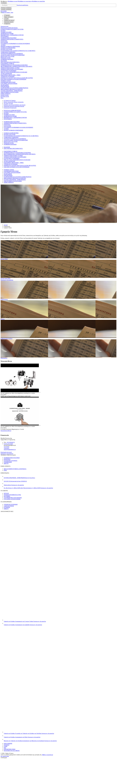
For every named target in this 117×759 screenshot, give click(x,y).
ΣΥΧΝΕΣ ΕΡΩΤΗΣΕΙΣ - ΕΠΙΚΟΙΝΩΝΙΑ (12, 90)
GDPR (5, 746)
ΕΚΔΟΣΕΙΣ (4, 60)
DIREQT (6, 508)
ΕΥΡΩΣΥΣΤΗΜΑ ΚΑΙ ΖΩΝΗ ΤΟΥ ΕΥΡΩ (12, 29)
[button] (22, 5)
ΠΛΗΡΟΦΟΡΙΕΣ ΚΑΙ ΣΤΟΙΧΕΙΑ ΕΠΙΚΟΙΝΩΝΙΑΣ (14, 88)
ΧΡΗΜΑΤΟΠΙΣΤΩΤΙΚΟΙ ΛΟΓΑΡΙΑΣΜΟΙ (12, 69)
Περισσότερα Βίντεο (6, 430)
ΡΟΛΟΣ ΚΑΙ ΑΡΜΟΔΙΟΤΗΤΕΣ (9, 28)
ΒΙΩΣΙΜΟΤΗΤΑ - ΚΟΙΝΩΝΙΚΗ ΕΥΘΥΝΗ (12, 35)
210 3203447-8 (10, 442)
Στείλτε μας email (8, 443)
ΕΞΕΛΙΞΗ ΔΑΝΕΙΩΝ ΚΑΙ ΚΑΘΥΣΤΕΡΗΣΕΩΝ (13, 79)
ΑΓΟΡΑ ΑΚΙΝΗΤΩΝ (6, 73)
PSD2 (5, 470)
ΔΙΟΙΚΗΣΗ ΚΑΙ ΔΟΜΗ (7, 33)
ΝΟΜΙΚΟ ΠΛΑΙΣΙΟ (6, 32)
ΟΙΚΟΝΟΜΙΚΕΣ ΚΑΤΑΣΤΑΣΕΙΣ (9, 92)
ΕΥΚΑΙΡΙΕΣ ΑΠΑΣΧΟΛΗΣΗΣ (9, 83)
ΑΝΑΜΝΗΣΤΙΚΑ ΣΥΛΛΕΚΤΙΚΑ (13, 497)
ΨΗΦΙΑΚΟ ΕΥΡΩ (5, 58)
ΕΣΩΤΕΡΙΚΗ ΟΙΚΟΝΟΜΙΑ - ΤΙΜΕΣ (10, 75)
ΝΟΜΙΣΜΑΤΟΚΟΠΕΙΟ (7, 59)
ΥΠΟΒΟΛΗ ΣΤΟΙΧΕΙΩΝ (7, 76)
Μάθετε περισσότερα (47, 754)
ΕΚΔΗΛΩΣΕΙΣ (5, 85)
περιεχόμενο (25, 1)
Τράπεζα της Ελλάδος (25, 621)
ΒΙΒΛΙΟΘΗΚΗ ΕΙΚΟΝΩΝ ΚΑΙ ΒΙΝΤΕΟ (12, 89)
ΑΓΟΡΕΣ (3, 45)
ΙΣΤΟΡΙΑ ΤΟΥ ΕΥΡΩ (6, 49)
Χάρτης (14, 485)
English (5, 95)
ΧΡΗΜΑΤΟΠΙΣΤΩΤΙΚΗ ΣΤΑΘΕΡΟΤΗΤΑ (12, 39)
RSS (5, 747)
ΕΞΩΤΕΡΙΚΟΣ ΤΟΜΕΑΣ (7, 63)
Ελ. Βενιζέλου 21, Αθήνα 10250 (28, 488)
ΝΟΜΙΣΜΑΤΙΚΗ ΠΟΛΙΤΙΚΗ (8, 38)
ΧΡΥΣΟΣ (6, 493)
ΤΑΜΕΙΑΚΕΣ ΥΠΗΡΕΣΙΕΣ (8, 52)
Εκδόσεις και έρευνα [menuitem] (9, 20)
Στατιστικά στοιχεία (9, 106)
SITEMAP (6, 745)
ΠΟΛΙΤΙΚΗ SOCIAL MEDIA (12, 750)
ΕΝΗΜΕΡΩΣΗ (8, 462)
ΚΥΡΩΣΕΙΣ (7, 507)
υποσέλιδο (38, 1)
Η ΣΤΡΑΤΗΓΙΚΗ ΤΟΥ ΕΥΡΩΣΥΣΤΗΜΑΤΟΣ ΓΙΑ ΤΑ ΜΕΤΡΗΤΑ (18, 50)
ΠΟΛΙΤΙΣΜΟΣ (5, 36)
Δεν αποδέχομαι (5, 756)
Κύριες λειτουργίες (9, 102)
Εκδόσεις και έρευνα (9, 105)
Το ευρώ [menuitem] (6, 18)
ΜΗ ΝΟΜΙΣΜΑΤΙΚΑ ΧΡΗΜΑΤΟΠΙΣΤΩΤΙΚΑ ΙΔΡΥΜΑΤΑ (16, 66)
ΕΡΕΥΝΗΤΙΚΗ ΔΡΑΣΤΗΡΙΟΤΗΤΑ (10, 62)
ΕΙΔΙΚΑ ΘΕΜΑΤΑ (6, 93)
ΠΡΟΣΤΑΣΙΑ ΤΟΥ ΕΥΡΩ (7, 56)
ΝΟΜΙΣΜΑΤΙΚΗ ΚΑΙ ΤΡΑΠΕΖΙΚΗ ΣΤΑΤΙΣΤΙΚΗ (14, 65)
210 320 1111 (15, 481)
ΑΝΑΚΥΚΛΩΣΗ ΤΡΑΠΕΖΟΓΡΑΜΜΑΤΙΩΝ (13, 55)
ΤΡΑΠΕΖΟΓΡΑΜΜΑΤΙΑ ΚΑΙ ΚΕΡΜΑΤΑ (12, 53)
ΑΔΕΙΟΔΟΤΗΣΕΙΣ (9, 506)
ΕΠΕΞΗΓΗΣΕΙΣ (5, 86)
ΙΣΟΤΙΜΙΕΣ (7, 496)
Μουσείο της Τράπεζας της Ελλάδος (30, 740)
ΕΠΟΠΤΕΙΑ (4, 40)
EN (4, 11)
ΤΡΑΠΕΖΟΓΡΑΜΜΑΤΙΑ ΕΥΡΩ (12, 494)
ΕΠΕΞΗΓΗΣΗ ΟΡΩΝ (9, 749)
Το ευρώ (6, 103)
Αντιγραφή (6, 446)
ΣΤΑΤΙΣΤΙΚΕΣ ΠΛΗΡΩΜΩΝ (8, 70)
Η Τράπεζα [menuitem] (7, 15)
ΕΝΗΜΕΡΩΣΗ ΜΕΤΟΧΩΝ (8, 82)
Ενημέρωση (7, 107)
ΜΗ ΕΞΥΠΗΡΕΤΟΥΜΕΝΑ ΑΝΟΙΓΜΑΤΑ (15, 469)
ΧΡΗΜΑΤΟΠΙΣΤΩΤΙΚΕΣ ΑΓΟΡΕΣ (10, 68)
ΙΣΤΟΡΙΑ (3, 30)
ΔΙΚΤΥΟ (6, 463)
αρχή (13, 1)
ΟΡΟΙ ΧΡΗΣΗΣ (8, 743)
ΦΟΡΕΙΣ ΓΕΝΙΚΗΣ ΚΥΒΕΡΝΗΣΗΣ (10, 46)
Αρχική (6, 225)
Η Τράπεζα (6, 100)
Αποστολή (6, 448)
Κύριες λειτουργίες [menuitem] (8, 17)
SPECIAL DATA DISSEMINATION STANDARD (14, 72)
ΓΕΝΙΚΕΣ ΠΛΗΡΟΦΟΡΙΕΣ (8, 48)
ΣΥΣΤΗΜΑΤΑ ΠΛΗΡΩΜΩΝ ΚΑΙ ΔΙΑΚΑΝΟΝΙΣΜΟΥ (15, 43)
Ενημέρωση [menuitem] (7, 23)
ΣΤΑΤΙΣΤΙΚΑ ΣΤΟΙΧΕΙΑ (10, 460)
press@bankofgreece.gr (10, 449)
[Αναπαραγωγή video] (39, 425)
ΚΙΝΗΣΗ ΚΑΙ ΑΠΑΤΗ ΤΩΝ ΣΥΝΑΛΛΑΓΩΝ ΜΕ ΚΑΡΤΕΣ (17, 78)
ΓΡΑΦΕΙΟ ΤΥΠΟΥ (6, 80)
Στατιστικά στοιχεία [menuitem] (8, 22)
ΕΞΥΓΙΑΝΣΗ (4, 42)
